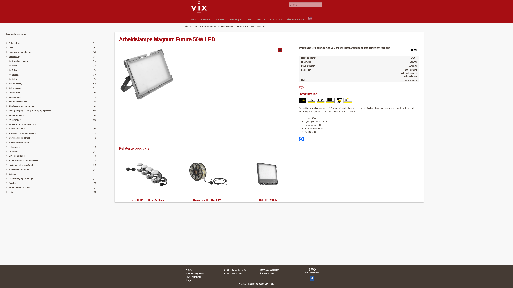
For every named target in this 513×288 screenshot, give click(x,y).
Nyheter (220, 19)
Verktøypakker (15, 88)
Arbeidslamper (410, 76)
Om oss (261, 19)
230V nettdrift (411, 69)
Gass (11, 47)
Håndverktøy (14, 92)
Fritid (11, 192)
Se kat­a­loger (235, 19)
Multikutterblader (16, 115)
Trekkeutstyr (14, 146)
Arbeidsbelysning (225, 26)
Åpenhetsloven (267, 273)
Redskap (13, 182)
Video (249, 19)
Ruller (14, 70)
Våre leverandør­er (296, 19)
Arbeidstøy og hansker (19, 142)
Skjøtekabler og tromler (19, 137)
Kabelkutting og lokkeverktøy (22, 124)
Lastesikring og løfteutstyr (21, 178)
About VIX (311, 19)
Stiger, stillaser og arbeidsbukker (24, 160)
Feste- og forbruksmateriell (21, 164)
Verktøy (15, 79)
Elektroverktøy (15, 83)
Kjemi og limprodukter (19, 169)
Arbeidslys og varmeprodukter (22, 133)
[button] (280, 50)
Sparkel (15, 74)
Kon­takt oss (276, 19)
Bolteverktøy (14, 43)
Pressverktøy (15, 119)
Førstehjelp (14, 151)
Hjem (193, 19)
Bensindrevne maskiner (19, 187)
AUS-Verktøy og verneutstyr (21, 106)
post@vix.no (236, 273)
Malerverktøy (210, 26)
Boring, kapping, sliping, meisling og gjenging (30, 110)
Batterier (12, 174)
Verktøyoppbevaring (18, 101)
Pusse (14, 65)
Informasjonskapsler (269, 269)
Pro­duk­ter (206, 19)
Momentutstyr (15, 97)
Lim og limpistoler (17, 155)
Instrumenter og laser (18, 128)
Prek (271, 283)
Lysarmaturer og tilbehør (20, 52)
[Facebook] (301, 139)
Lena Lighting (411, 80)
